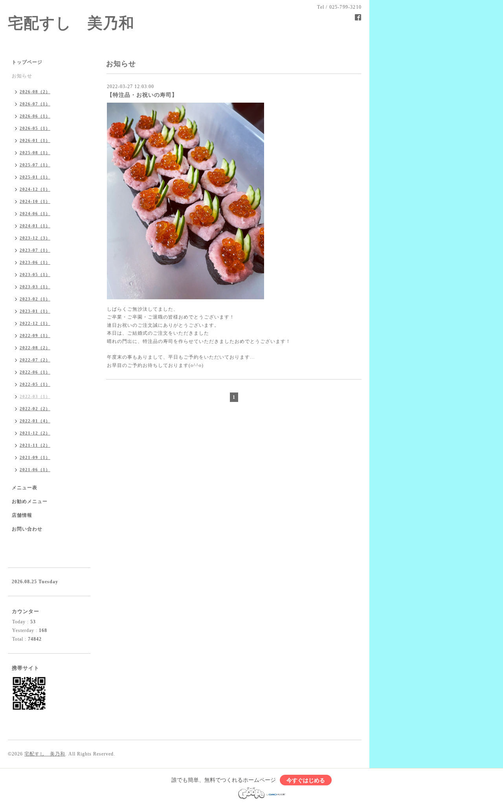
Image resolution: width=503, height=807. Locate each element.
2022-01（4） (35, 420)
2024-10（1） (35, 201)
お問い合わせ (27, 529)
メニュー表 (24, 487)
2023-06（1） (35, 262)
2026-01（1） (35, 140)
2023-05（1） (35, 274)
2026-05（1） (35, 128)
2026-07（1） (35, 103)
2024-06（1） (35, 213)
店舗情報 (22, 515)
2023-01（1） (35, 311)
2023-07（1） (35, 250)
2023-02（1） (35, 299)
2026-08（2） (35, 91)
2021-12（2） (35, 433)
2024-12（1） (35, 189)
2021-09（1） (35, 457)
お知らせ (22, 76)
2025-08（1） (35, 152)
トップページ (27, 62)
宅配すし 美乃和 (71, 23)
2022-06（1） (35, 372)
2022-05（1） (35, 384)
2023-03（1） (35, 286)
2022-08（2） (35, 347)
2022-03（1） (35, 396)
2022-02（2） (35, 408)
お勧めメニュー (30, 501)
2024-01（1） (35, 225)
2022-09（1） (35, 335)
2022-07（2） (35, 359)
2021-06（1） (35, 469)
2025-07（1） (35, 164)
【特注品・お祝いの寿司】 (142, 95)
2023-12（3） (35, 238)
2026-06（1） (35, 116)
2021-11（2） (35, 445)
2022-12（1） (35, 323)
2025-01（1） (35, 177)
